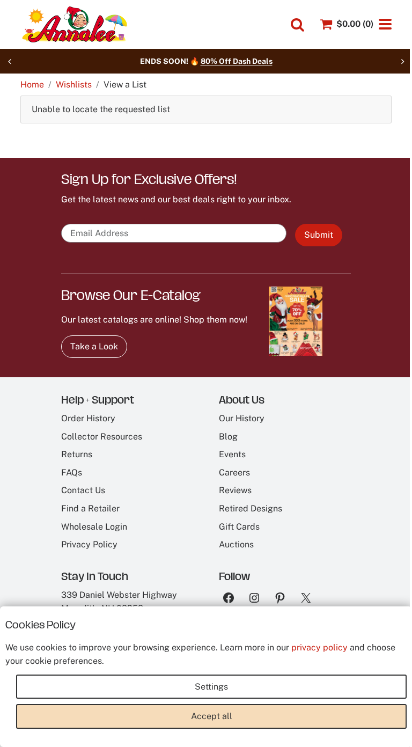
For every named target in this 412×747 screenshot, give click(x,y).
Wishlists (74, 84)
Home (32, 84)
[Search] (297, 25)
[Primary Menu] (385, 24)
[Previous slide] (9, 61)
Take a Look (94, 346)
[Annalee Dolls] (74, 24)
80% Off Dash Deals (237, 61)
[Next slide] (402, 61)
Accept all (211, 716)
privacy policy (319, 647)
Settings (211, 687)
